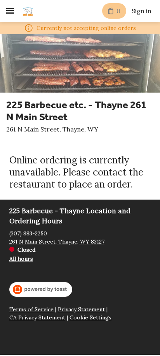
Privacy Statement (81, 309)
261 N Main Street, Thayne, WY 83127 (56, 241)
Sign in (141, 11)
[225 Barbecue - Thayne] (28, 11)
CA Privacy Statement (37, 317)
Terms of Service (31, 309)
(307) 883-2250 (28, 233)
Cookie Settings (90, 317)
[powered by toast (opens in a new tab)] (41, 289)
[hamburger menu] (10, 11)
